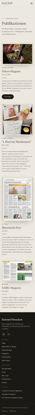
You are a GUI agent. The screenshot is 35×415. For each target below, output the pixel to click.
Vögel (3, 343)
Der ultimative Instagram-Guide (12, 398)
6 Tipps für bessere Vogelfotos (12, 391)
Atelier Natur (6, 360)
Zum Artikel (7, 97)
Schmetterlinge (7, 350)
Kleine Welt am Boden (9, 347)
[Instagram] (4, 334)
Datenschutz (13, 411)
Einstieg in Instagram (9, 394)
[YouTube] (8, 334)
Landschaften (6, 357)
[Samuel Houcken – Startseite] (7, 3)
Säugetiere (5, 353)
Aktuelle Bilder (6, 369)
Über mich (5, 376)
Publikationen (6, 379)
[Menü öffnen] (31, 3)
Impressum (5, 411)
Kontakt (4, 382)
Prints (4, 372)
